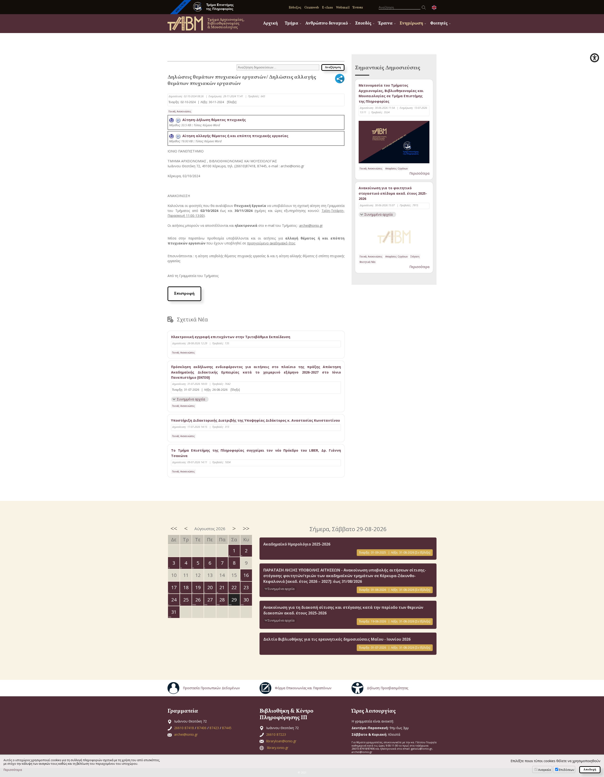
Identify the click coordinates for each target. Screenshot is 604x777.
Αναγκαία (544, 770)
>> (246, 528)
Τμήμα (291, 23)
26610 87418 (184, 728)
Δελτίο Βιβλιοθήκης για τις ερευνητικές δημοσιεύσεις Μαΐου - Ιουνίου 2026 (337, 639)
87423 (214, 728)
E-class (327, 7)
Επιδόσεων (566, 770)
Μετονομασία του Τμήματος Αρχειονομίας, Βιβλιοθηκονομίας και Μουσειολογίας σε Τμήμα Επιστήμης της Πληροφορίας (391, 93)
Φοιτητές (439, 23)
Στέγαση (415, 256)
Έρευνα (385, 23)
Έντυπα (358, 7)
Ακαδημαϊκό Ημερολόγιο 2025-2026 (296, 544)
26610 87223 (276, 734)
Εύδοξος (295, 7)
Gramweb (311, 7)
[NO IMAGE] (394, 236)
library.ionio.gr (277, 747)
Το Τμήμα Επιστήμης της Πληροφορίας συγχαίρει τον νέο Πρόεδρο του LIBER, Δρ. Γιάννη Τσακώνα (256, 453)
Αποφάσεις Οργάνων (396, 168)
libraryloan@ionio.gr (281, 741)
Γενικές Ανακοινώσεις (179, 111)
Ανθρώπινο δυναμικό (326, 23)
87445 (226, 728)
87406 (201, 728)
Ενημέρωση (411, 23)
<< (174, 528)
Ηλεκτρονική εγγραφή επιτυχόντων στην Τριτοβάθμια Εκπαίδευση (230, 337)
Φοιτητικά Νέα (367, 262)
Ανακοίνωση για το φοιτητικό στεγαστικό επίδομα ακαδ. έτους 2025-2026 (393, 193)
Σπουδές (363, 23)
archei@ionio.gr (186, 734)
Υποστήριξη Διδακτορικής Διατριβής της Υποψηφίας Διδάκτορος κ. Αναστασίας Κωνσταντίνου (255, 420)
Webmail (343, 7)
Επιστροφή (184, 293)
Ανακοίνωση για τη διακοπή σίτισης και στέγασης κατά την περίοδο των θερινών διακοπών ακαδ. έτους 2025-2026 (343, 610)
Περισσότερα (419, 173)
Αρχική (270, 23)
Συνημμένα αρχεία (191, 399)
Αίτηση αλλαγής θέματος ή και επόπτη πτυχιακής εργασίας (234, 136)
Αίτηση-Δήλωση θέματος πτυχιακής (213, 120)
